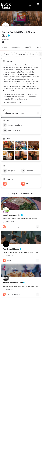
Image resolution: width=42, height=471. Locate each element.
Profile (4, 47)
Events (27, 47)
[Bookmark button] (37, 226)
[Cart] (30, 5)
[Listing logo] (5, 26)
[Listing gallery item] (8, 145)
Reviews (15, 47)
